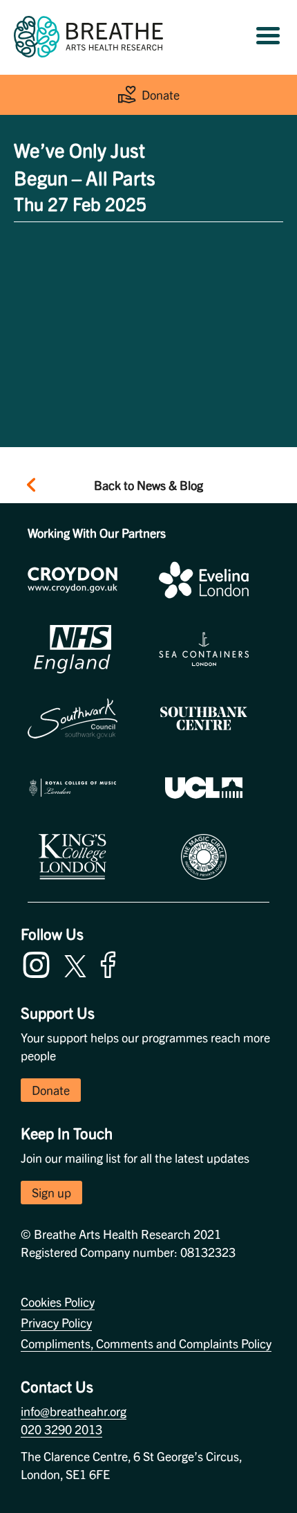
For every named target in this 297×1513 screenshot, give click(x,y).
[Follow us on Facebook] (111, 962)
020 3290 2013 (61, 1429)
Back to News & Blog (148, 485)
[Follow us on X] (75, 964)
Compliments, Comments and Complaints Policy (146, 1343)
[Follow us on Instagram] (39, 962)
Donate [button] (51, 1090)
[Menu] (268, 36)
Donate (161, 94)
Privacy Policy (56, 1322)
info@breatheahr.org (73, 1411)
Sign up (51, 1192)
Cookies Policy (58, 1302)
